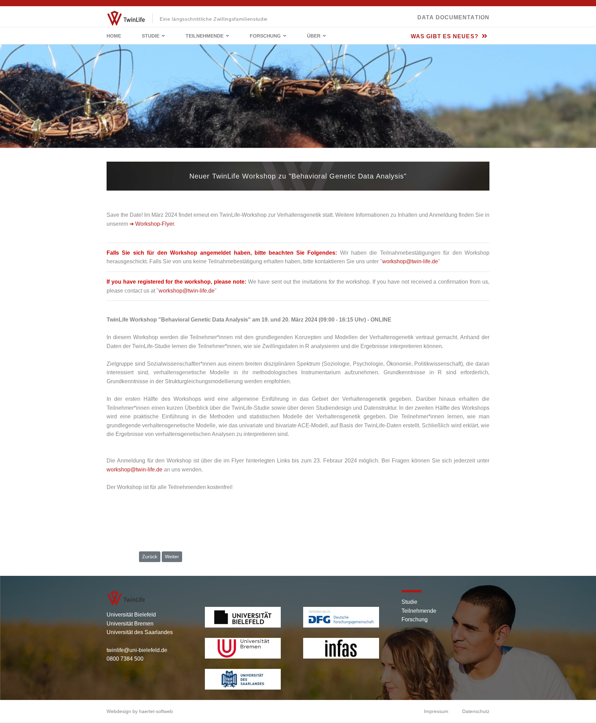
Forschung (265, 36)
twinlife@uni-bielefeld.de (137, 650)
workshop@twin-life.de (410, 261)
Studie (150, 36)
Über (313, 36)
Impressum (436, 711)
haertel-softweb (156, 711)
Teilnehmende (204, 36)
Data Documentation (453, 17)
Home (114, 36)
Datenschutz (475, 711)
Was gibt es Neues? (445, 36)
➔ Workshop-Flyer (151, 224)
